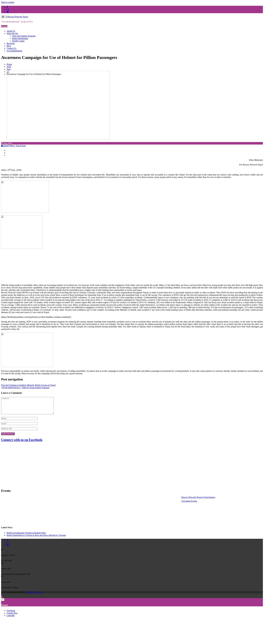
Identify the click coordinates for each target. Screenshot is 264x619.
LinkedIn (11, 615)
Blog (9, 46)
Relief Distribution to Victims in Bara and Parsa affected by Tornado (36, 535)
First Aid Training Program (23, 36)
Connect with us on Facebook (21, 440)
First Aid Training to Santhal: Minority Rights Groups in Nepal (28, 385)
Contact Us (11, 48)
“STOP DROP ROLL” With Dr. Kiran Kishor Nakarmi (25, 387)
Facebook (11, 610)
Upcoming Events (182, 501)
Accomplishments (14, 51)
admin (5, 146)
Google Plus (12, 613)
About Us (11, 31)
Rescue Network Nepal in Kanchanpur (191, 497)
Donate (4, 26)
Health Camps (18, 41)
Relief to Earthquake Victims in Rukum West (26, 533)
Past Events (21, 146)
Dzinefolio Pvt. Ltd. (35, 592)
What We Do (12, 33)
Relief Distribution (20, 38)
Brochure (11, 43)
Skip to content (7, 2)
